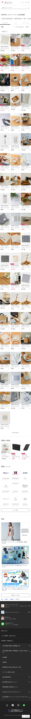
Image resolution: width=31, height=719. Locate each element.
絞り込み (27, 716)
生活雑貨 (12, 599)
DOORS (6, 599)
